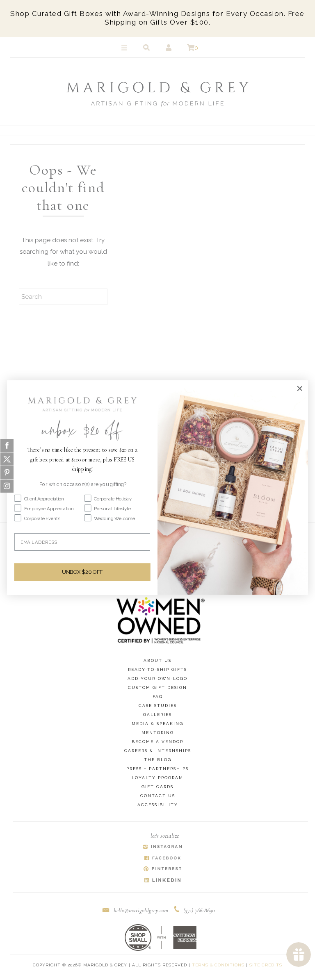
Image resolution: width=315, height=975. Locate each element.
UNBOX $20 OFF (82, 571)
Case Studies (158, 705)
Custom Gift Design (157, 687)
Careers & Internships (157, 750)
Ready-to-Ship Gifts (157, 669)
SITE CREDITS (265, 965)
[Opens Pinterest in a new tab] (162, 869)
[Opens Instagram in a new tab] (162, 847)
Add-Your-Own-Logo (157, 678)
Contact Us (157, 795)
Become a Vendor (157, 741)
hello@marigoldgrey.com (141, 910)
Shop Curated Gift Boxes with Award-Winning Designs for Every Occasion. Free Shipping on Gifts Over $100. (157, 17)
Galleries (157, 714)
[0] (190, 48)
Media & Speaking (157, 723)
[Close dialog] (299, 388)
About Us (157, 660)
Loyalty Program (157, 777)
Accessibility (157, 804)
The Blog (157, 759)
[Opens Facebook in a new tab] (162, 858)
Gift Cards (157, 786)
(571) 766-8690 (199, 910)
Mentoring (158, 732)
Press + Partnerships (157, 768)
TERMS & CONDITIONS (218, 965)
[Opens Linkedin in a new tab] (162, 880)
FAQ (158, 696)
